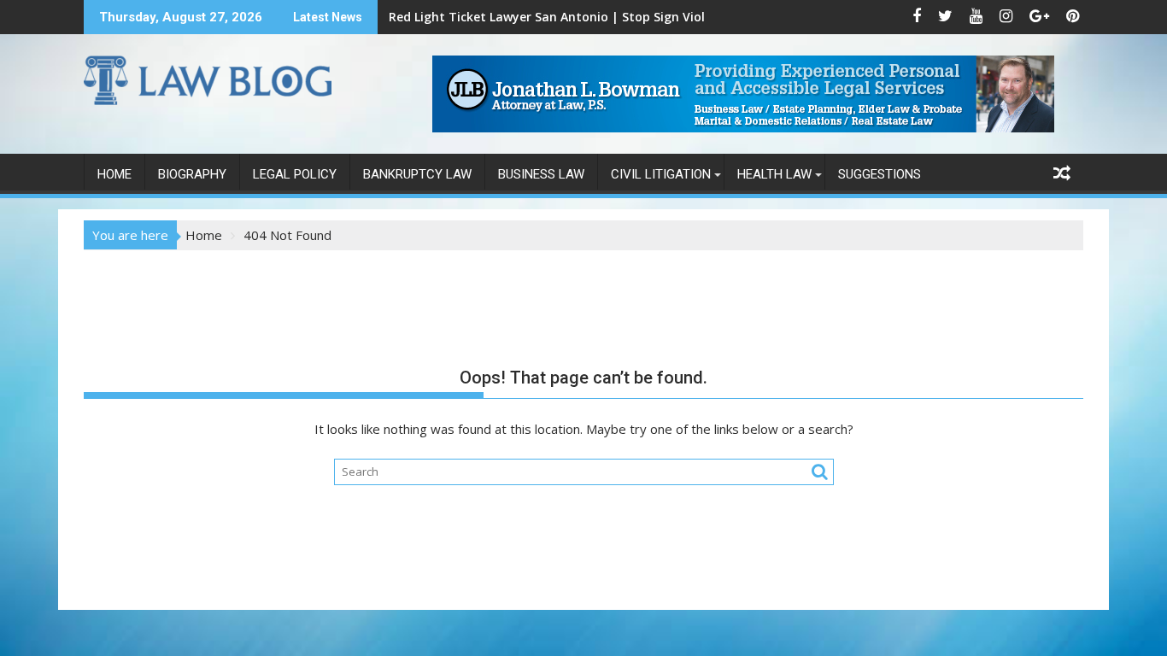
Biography (192, 174)
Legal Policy (295, 174)
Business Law (541, 174)
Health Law (774, 174)
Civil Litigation (661, 174)
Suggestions (879, 174)
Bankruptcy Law (417, 174)
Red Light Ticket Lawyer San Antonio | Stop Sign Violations (566, 17)
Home (114, 174)
